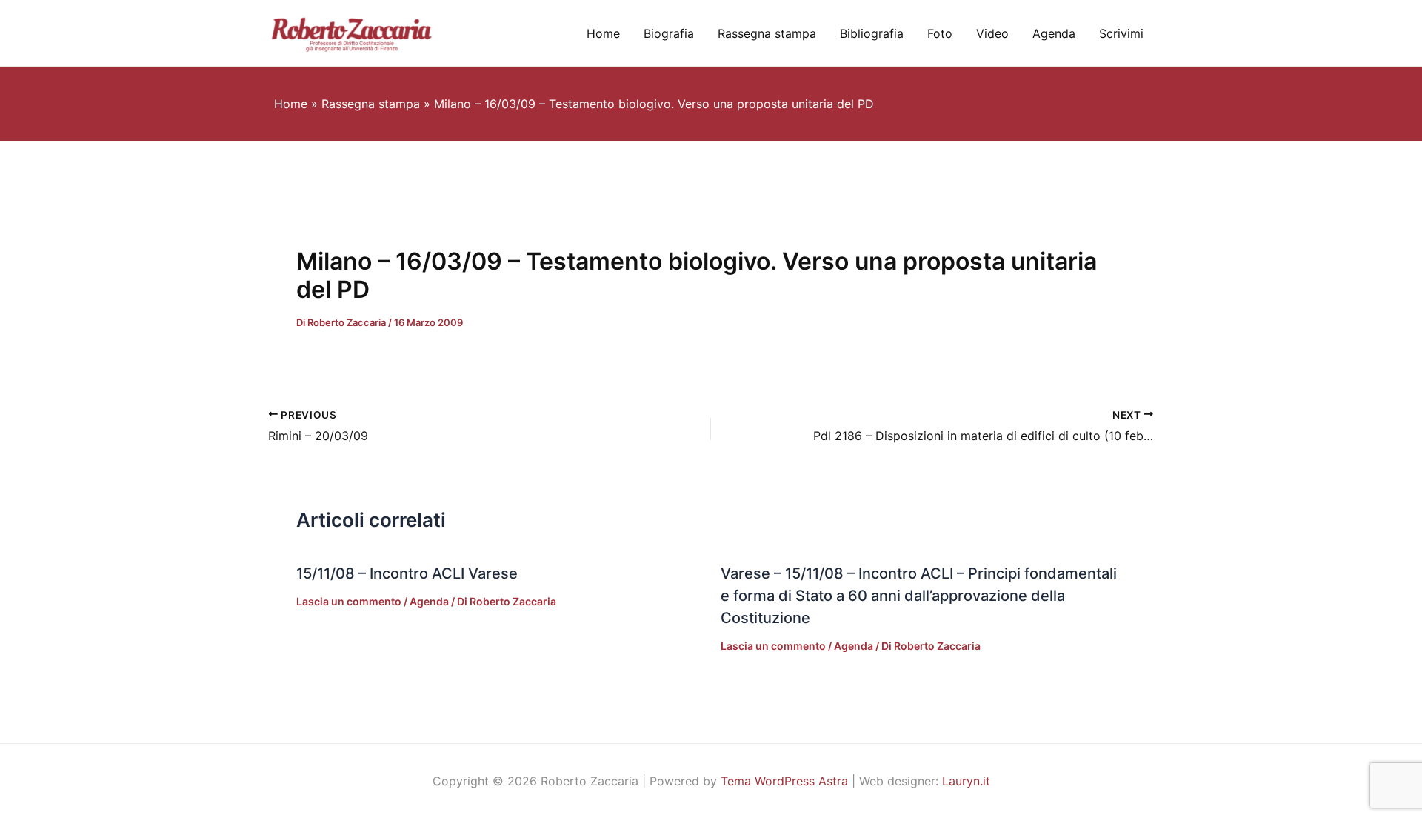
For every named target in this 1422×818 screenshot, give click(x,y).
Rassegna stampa (767, 33)
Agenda (1053, 33)
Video (992, 33)
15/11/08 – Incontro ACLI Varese (407, 573)
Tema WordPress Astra (784, 781)
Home (603, 33)
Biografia (669, 33)
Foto (939, 33)
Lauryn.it (966, 781)
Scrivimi (1121, 33)
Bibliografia (872, 33)
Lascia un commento (348, 601)
